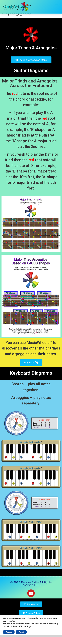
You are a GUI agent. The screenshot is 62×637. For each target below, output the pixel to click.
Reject (21, 632)
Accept (9, 632)
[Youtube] (31, 593)
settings (27, 626)
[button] (56, 5)
